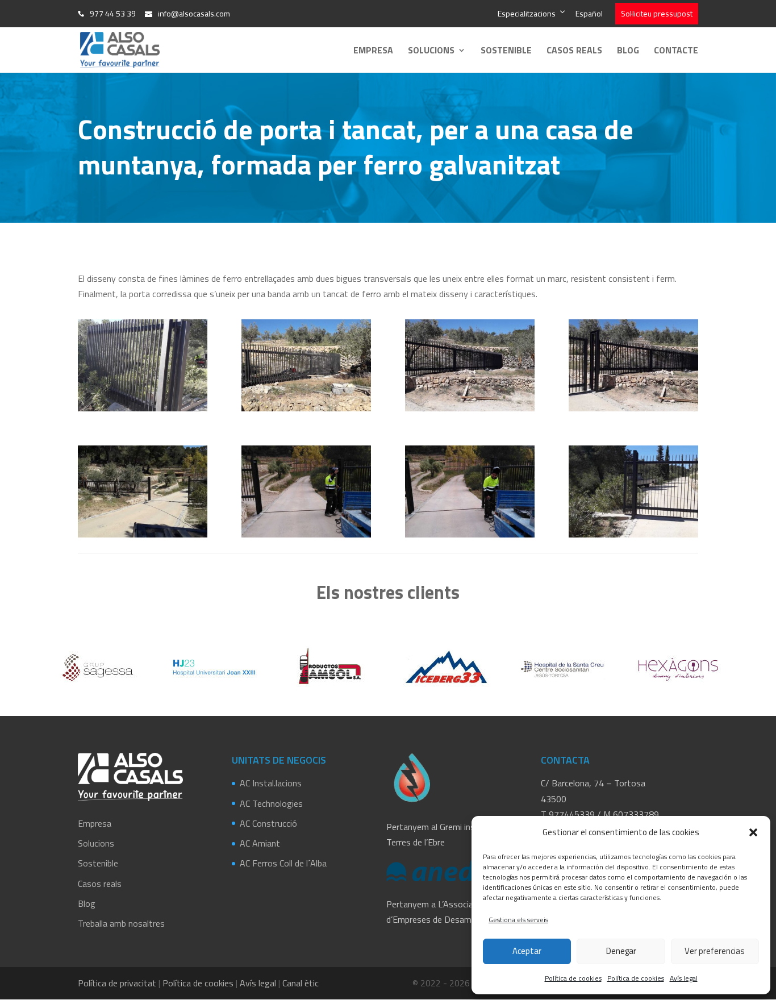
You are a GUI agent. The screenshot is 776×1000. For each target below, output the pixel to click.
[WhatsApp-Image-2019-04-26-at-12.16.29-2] (470, 411)
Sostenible (506, 51)
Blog (628, 51)
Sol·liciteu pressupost (656, 13)
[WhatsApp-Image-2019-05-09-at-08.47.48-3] (306, 537)
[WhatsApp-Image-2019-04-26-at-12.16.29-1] (306, 411)
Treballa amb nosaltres (121, 923)
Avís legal (684, 978)
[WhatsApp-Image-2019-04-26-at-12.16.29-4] (142, 537)
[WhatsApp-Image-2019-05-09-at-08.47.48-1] (470, 537)
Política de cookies (573, 978)
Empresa (373, 51)
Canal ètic (300, 983)
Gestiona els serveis (518, 919)
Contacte (676, 51)
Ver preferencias (715, 950)
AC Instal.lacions (271, 783)
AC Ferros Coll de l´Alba (283, 863)
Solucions (431, 51)
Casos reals (574, 51)
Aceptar (526, 950)
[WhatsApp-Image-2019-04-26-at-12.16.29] (142, 411)
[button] (753, 832)
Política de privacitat (117, 983)
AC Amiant (260, 843)
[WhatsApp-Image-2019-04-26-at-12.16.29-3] (633, 411)
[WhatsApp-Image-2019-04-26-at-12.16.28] (633, 537)
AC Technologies (271, 803)
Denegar (621, 950)
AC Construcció (268, 823)
